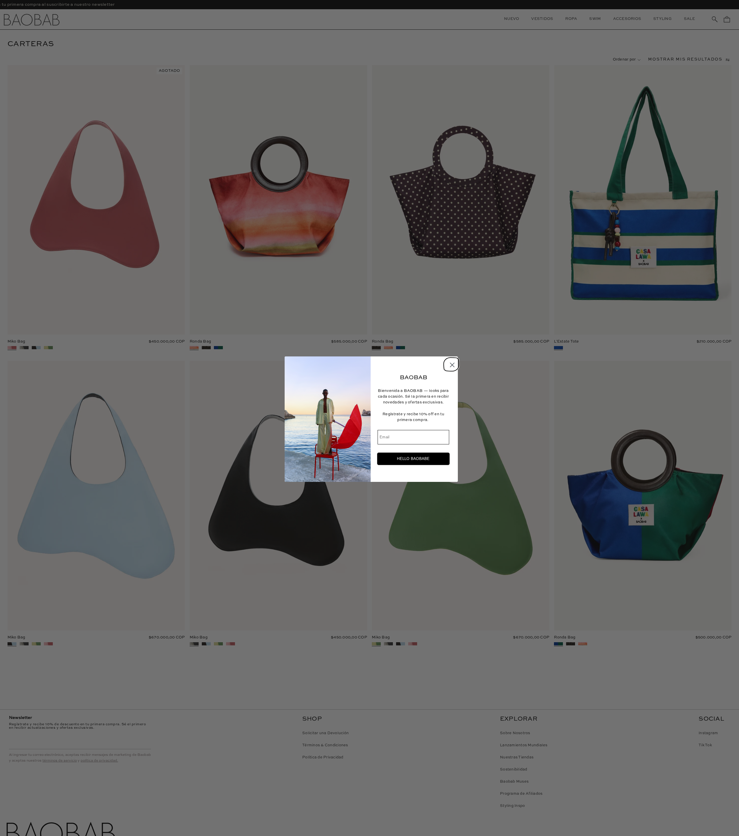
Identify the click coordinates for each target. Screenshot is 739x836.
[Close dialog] (450, 364)
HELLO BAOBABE (413, 458)
